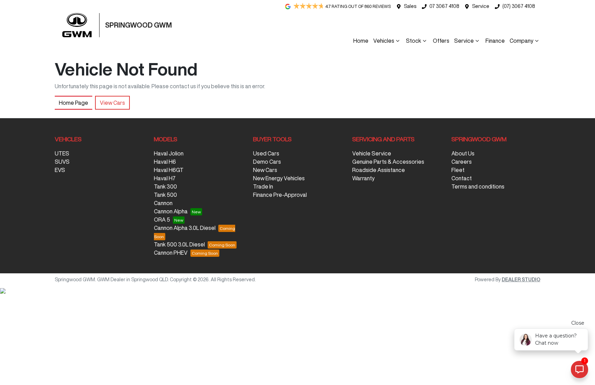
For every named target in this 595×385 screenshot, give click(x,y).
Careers (461, 161)
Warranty (363, 178)
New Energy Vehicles (279, 178)
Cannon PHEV (171, 252)
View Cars (112, 102)
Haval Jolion (169, 153)
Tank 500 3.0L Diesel (179, 244)
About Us (462, 153)
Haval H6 (165, 161)
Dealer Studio (521, 279)
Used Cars (266, 153)
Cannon (163, 203)
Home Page (73, 102)
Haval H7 (165, 178)
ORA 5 (162, 219)
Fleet (457, 170)
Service (480, 6)
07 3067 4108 (444, 6)
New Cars (265, 170)
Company (521, 40)
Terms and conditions (477, 186)
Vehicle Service (371, 153)
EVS (60, 170)
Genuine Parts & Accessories (388, 161)
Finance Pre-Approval (280, 194)
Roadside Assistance (378, 170)
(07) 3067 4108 (518, 6)
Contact (461, 178)
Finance (495, 40)
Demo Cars (267, 161)
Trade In (263, 186)
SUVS (62, 161)
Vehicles (383, 40)
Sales (410, 6)
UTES (62, 153)
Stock (413, 40)
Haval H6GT (169, 170)
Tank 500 (165, 194)
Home (360, 40)
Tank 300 (165, 186)
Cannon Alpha (171, 211)
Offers (441, 40)
